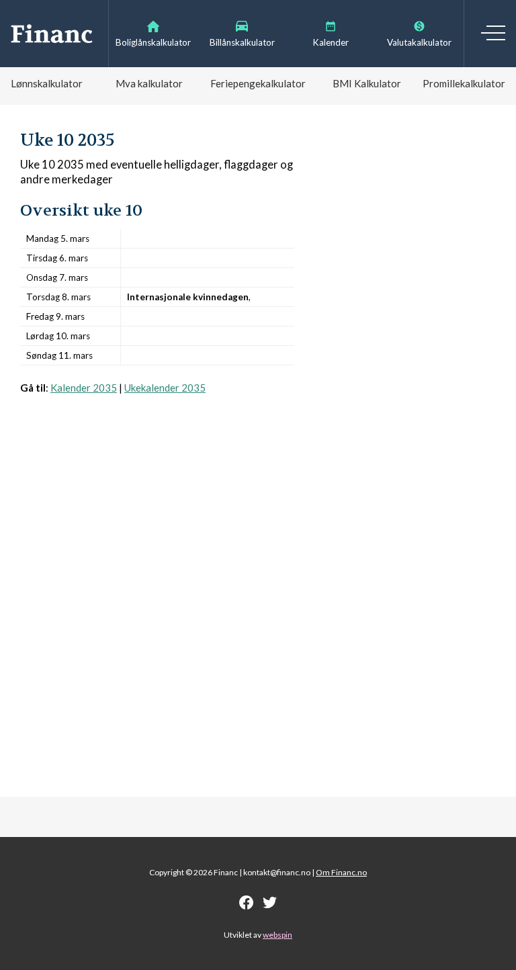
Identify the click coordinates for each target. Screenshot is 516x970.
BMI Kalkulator (367, 83)
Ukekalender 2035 (165, 388)
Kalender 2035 (83, 388)
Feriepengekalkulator (258, 83)
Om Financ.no (341, 872)
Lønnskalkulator (47, 83)
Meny (493, 33)
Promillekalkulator (464, 83)
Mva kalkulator (149, 83)
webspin (277, 935)
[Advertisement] (157, 549)
